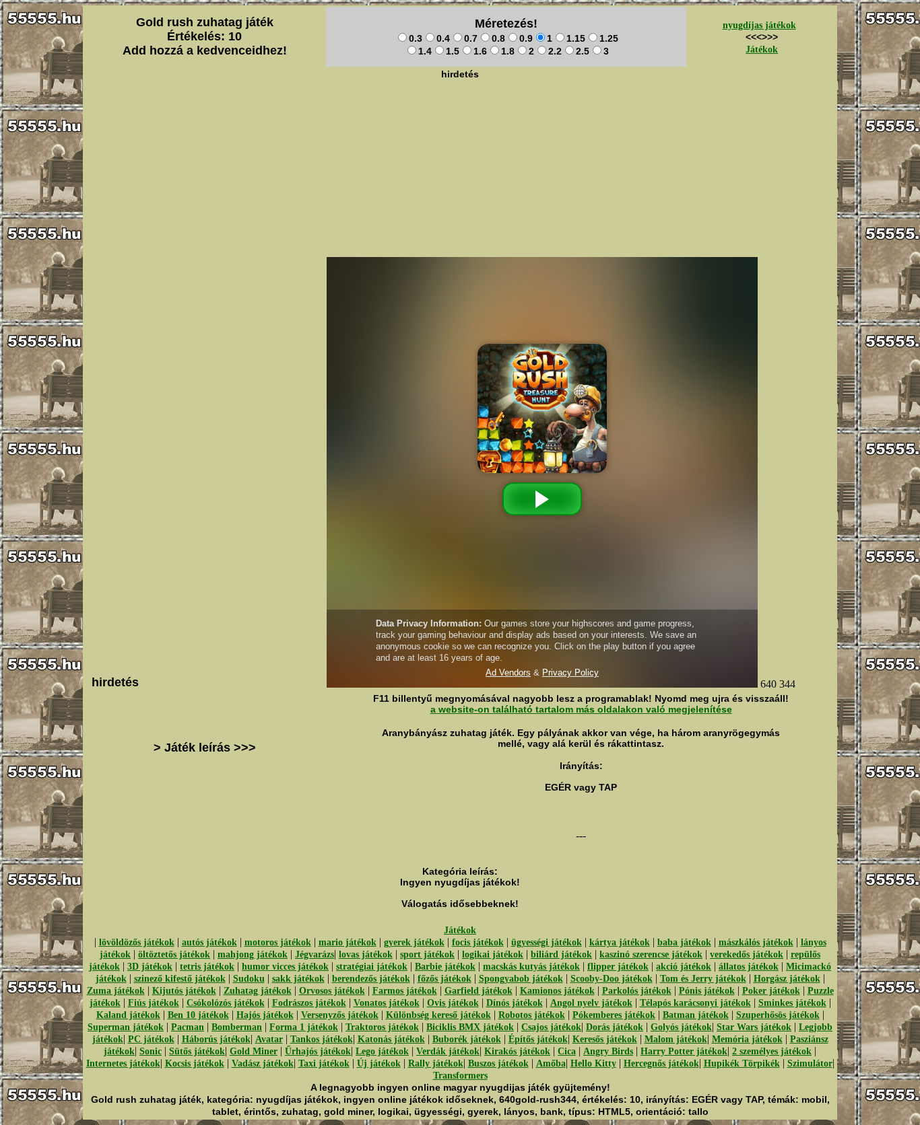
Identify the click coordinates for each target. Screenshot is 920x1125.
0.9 (526, 38)
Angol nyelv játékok (591, 1003)
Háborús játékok (216, 1039)
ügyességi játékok (546, 942)
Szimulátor (809, 1063)
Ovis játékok (453, 1003)
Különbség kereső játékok (438, 1015)
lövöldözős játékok (136, 942)
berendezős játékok (371, 979)
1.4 (425, 51)
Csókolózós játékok (226, 1003)
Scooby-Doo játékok (611, 979)
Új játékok (379, 1063)
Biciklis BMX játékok (470, 1027)
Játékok (762, 49)
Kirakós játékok (517, 1051)
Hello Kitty (593, 1063)
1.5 (452, 51)
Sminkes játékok (792, 1003)
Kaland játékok (128, 1015)
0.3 (415, 38)
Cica (567, 1051)
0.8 (498, 38)
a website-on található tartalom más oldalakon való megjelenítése (581, 709)
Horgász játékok (787, 979)
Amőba (551, 1063)
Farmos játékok (404, 991)
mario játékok (347, 942)
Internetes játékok (123, 1063)
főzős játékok (444, 979)
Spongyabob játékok (521, 979)
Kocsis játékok (194, 1063)
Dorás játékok (614, 1027)
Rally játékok (435, 1063)
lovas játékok (366, 954)
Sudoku (249, 979)
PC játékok (151, 1039)
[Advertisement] (460, 115)
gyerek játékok (414, 942)
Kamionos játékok (557, 991)
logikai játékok (492, 954)
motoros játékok (277, 942)
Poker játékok (771, 991)
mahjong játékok (253, 954)
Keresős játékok (604, 1039)
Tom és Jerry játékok (703, 979)
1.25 (608, 38)
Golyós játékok (681, 1027)
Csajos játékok (551, 1027)
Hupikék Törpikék (742, 1063)
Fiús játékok (153, 1003)
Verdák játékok (448, 1051)
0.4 (443, 38)
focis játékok (478, 942)
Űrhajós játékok (318, 1051)
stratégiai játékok (371, 966)
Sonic (150, 1051)
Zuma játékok (116, 991)
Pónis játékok (707, 991)
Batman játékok (696, 1015)
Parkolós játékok (636, 991)
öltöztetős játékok (174, 954)
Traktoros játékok (382, 1027)
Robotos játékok (531, 1015)
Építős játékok (538, 1039)
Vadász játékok (263, 1063)
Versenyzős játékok (340, 1015)
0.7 (471, 38)
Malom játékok (676, 1039)
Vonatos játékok (387, 1003)
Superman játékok (126, 1027)
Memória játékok (747, 1039)
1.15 (575, 38)
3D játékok (149, 966)
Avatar (269, 1039)
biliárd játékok (561, 954)
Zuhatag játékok (258, 991)
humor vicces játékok (285, 966)
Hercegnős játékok (661, 1063)
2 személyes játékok (772, 1051)
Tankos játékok (321, 1039)
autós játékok (209, 942)
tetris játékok (207, 966)
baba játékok (684, 942)
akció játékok (683, 966)
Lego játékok (382, 1051)
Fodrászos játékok (309, 1003)
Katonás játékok (391, 1039)
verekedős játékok (746, 954)
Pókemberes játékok (613, 1015)
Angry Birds (608, 1051)
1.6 (480, 51)
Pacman (187, 1027)
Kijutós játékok (184, 991)
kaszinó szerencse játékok (650, 954)
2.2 (555, 51)
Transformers (460, 1075)
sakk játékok (298, 979)
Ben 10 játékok (198, 1015)
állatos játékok (749, 966)
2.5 (582, 51)
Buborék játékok (466, 1039)
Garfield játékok (479, 991)
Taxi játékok (324, 1063)
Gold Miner (253, 1051)
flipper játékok (618, 966)
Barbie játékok (445, 966)
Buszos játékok (498, 1063)
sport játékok (427, 954)
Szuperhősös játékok (778, 1015)
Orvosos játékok (332, 991)
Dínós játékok (514, 1003)
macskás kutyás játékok (531, 966)
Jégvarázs (314, 954)
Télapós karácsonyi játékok (695, 1003)
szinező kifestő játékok (180, 979)
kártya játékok (619, 942)
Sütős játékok (197, 1051)
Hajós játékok (265, 1015)
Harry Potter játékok (683, 1051)
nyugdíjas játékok (759, 25)
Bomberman (236, 1027)
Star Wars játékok (754, 1027)
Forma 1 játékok (303, 1027)
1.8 (508, 51)
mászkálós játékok (756, 942)
